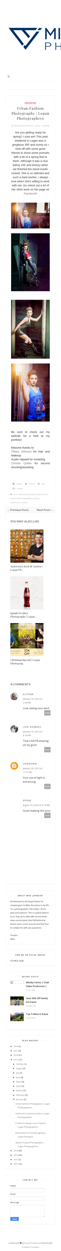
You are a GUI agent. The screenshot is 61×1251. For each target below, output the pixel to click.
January (19, 1099)
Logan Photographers (21, 498)
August (19, 1068)
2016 (16, 1055)
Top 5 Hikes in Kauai (37, 1014)
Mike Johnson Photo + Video (27, 126)
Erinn (27, 800)
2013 (16, 1155)
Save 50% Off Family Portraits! (37, 1000)
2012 (16, 1159)
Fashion (32, 494)
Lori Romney (32, 726)
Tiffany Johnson (21, 451)
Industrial (42, 494)
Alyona (28, 694)
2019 (16, 1046)
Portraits (15, 502)
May (18, 1081)
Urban (24, 502)
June (18, 1077)
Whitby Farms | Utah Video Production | (37, 984)
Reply (47, 713)
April (18, 1086)
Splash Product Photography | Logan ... (23, 614)
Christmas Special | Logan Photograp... (25, 661)
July (17, 1072)
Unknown (30, 763)
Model (36, 498)
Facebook (30, 193)
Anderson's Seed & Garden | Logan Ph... (26, 568)
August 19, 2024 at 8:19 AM (36, 805)
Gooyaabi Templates (30, 1247)
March (19, 1090)
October (20, 1064)
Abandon (30, 103)
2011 (16, 1163)
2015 (16, 1059)
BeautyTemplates (31, 1243)
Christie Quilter (21, 463)
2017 (16, 1050)
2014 (16, 1150)
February (20, 1095)
